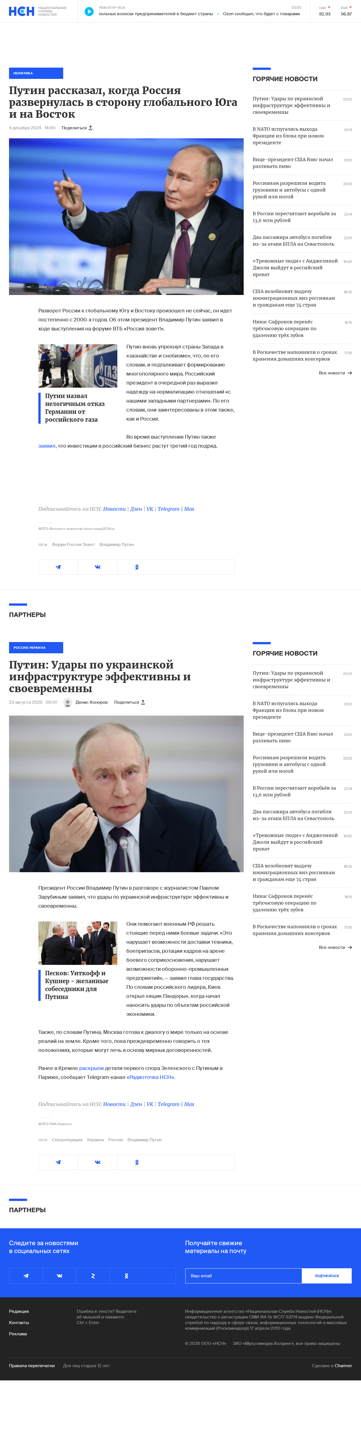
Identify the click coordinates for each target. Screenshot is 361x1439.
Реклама (18, 1334)
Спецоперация (67, 1140)
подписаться (327, 1276)
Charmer (343, 1366)
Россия (115, 1140)
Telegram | (171, 509)
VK (150, 509)
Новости (114, 509)
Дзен (136, 509)
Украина (95, 1140)
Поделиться (74, 128)
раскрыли (91, 1068)
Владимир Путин (117, 544)
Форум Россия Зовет (73, 544)
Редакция (19, 1311)
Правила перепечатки (32, 1366)
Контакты (19, 1322)
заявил (47, 446)
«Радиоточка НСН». (151, 1077)
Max (189, 509)
